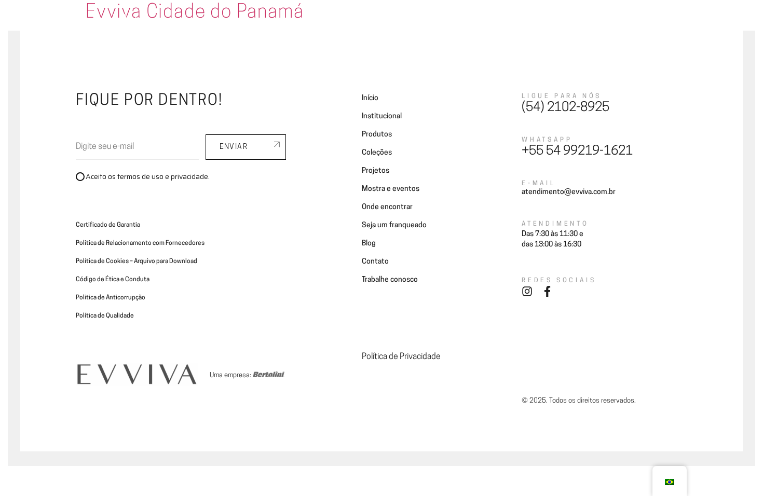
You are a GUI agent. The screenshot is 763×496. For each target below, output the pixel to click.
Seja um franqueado (480, 22)
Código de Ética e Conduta (112, 280)
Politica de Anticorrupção (110, 298)
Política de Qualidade (105, 316)
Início (370, 98)
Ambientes (263, 22)
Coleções (311, 22)
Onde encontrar (408, 22)
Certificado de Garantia (108, 225)
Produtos (377, 135)
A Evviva (218, 22)
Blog (534, 22)
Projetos (354, 22)
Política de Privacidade (401, 357)
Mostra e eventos (390, 189)
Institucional (382, 116)
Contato (569, 22)
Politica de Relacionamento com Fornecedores (140, 243)
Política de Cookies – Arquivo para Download (136, 261)
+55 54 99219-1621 (577, 151)
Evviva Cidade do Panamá (195, 13)
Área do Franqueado (629, 22)
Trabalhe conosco (390, 280)
